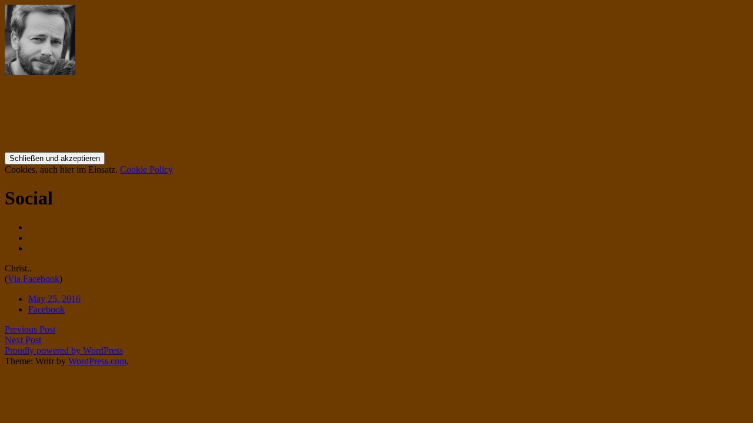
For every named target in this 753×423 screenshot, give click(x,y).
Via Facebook (33, 279)
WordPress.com (97, 361)
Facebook (46, 309)
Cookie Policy (146, 169)
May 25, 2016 (54, 299)
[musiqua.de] (40, 72)
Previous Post (30, 329)
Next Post (23, 340)
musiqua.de (51, 100)
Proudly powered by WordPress (64, 350)
